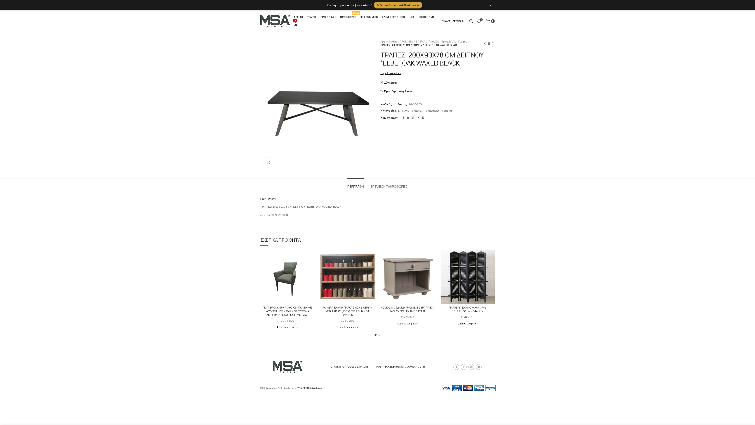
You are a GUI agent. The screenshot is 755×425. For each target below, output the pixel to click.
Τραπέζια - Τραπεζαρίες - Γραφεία (448, 41)
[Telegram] (422, 117)
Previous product (485, 43)
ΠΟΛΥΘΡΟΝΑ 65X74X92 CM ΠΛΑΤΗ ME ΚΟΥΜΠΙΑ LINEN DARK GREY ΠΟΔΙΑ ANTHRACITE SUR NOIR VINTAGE (287, 311)
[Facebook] (403, 117)
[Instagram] (464, 367)
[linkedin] (418, 117)
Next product (493, 43)
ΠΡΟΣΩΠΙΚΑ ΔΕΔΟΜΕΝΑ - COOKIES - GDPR (400, 366)
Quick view (312, 265)
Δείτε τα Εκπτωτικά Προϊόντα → (398, 5)
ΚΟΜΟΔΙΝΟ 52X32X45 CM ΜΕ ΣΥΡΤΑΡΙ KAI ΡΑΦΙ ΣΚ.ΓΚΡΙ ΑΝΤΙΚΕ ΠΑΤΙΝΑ (407, 309)
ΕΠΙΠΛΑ (420, 41)
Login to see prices (390, 73)
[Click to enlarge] (268, 162)
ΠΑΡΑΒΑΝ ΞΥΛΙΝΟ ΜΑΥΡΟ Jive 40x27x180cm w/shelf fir (467, 309)
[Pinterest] (413, 117)
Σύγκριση (390, 82)
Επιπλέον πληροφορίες (389, 186)
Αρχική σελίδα (388, 41)
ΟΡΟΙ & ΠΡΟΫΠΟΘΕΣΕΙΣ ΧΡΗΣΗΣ (349, 366)
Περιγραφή (355, 186)
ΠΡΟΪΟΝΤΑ (406, 41)
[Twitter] (408, 117)
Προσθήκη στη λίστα (398, 91)
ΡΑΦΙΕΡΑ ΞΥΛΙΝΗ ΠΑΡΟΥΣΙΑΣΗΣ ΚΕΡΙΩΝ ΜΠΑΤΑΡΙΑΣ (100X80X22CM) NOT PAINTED (347, 311)
